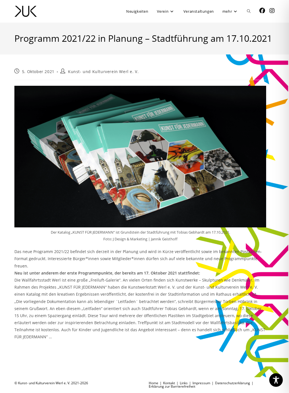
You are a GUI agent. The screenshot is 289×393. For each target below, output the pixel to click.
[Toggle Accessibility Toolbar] (276, 380)
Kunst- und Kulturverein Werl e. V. (103, 71)
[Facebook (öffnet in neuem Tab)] (262, 11)
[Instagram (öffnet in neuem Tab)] (272, 11)
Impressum (201, 383)
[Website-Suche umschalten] (249, 11)
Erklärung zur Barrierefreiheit (172, 386)
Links (184, 383)
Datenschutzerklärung (232, 383)
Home (153, 383)
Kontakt (169, 383)
